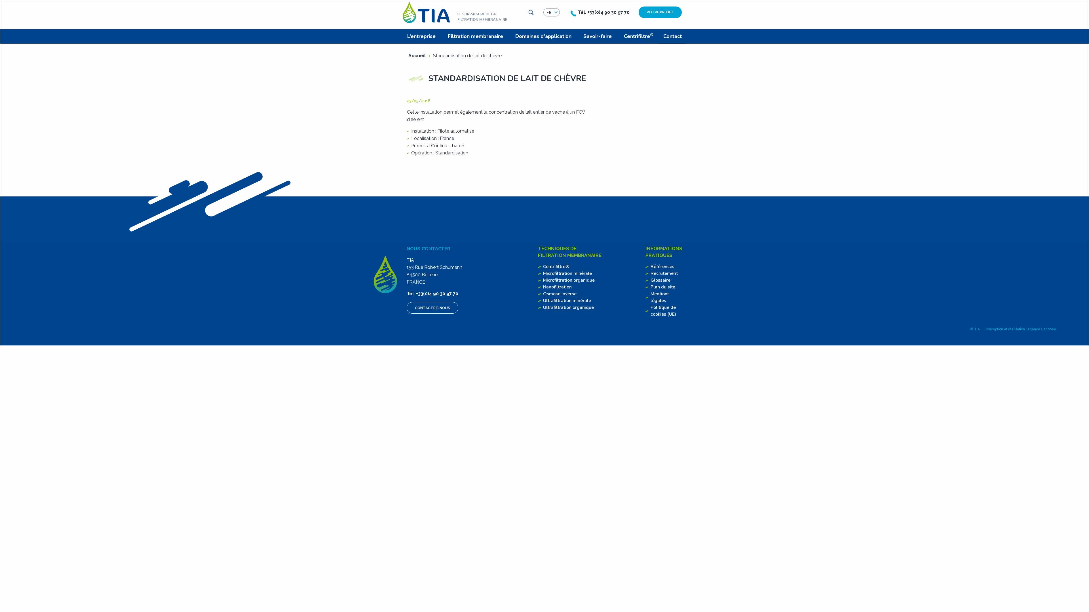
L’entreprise (421, 36)
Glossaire (660, 280)
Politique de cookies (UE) (663, 310)
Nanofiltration (557, 287)
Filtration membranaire (475, 36)
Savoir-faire (597, 36)
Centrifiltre (638, 36)
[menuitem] (422, 36)
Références (662, 267)
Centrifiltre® (556, 267)
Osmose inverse (560, 294)
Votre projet (660, 12)
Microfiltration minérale (567, 273)
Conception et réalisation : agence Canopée (1020, 329)
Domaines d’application (543, 36)
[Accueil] (426, 12)
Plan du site (663, 287)
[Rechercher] (530, 12)
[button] (552, 12)
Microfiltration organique (569, 280)
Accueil (417, 55)
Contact (672, 36)
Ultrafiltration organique (568, 307)
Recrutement (664, 273)
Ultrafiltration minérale (567, 301)
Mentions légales (660, 297)
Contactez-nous (432, 308)
